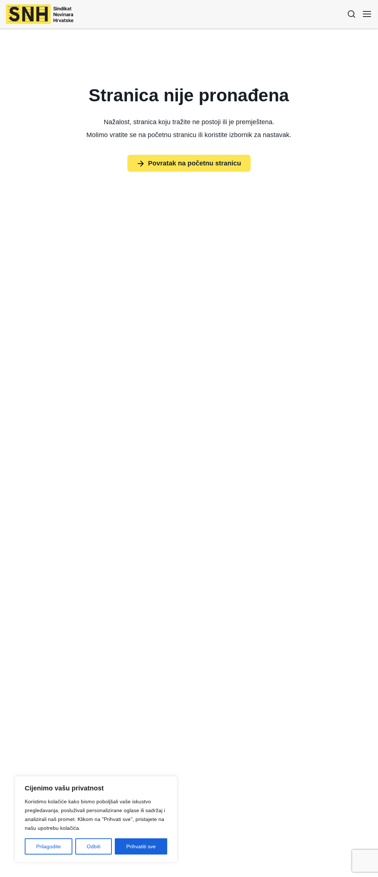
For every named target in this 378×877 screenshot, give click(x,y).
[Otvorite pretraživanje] (351, 14)
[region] (96, 819)
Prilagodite (48, 846)
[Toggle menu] (367, 14)
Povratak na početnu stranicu (194, 163)
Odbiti (93, 846)
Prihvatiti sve (141, 846)
